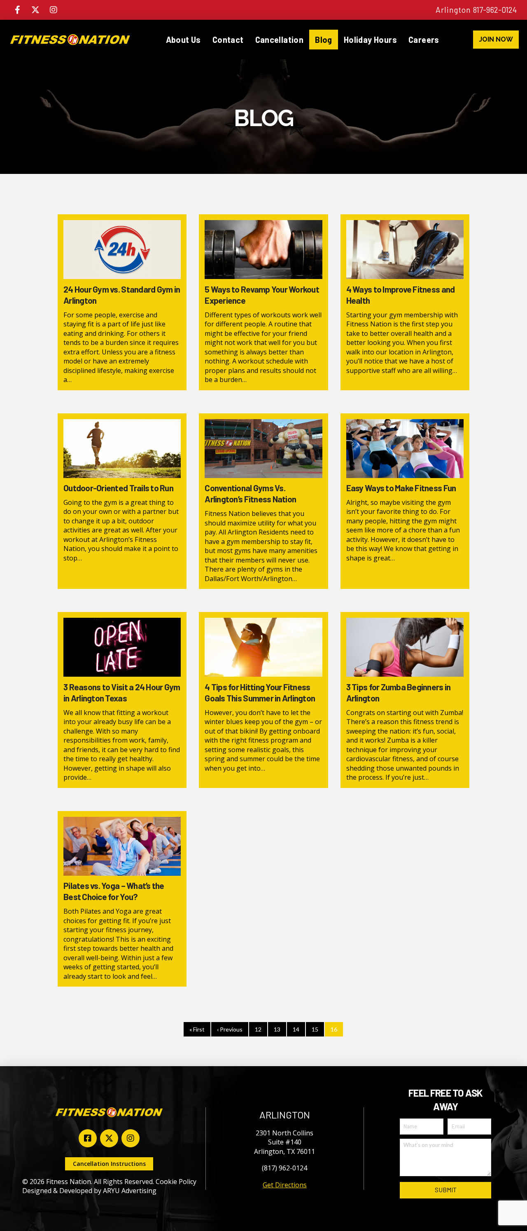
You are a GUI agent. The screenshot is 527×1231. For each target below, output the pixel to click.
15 (315, 1029)
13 (277, 1029)
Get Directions (285, 1184)
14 (296, 1029)
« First (197, 1029)
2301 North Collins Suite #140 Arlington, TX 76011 (284, 1142)
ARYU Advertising (129, 1190)
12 (258, 1029)
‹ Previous (230, 1029)
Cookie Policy (176, 1181)
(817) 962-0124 (284, 1167)
